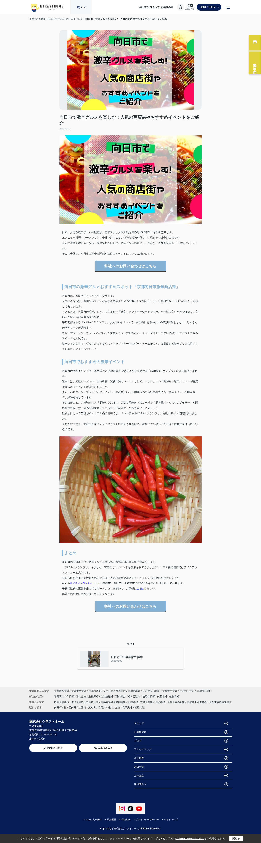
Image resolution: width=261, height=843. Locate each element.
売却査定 (139, 775)
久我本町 (162, 696)
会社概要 (144, 7)
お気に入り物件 (94, 819)
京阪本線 (160, 702)
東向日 (92, 707)
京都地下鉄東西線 (197, 702)
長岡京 (101, 707)
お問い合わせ (208, 6)
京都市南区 (134, 691)
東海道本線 (78, 702)
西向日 (72, 707)
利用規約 (125, 819)
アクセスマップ (142, 749)
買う (80, 7)
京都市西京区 (61, 691)
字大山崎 (81, 696)
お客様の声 (167, 7)
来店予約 (139, 766)
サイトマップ (171, 819)
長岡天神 (127, 707)
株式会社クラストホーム (83, 583)
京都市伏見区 (96, 691)
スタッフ (155, 7)
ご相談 (140, 588)
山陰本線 (133, 702)
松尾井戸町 (149, 696)
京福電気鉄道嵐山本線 (113, 702)
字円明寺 (59, 696)
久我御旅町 (107, 696)
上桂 (117, 707)
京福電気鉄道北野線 (220, 702)
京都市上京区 (187, 691)
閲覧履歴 (111, 819)
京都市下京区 (204, 691)
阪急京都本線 (62, 702)
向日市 (109, 691)
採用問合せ (140, 784)
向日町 (58, 707)
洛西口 (82, 707)
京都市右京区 (78, 691)
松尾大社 (140, 707)
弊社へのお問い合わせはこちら (130, 266)
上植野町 (93, 696)
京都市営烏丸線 (176, 702)
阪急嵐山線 (92, 702)
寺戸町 (70, 696)
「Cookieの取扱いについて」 (190, 838)
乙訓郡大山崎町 (151, 691)
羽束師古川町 (123, 696)
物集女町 (174, 696)
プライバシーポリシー (147, 819)
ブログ (138, 740)
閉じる (236, 838)
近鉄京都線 (146, 702)
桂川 (110, 707)
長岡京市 (121, 691)
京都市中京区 (169, 691)
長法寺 (137, 696)
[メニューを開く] (228, 7)
